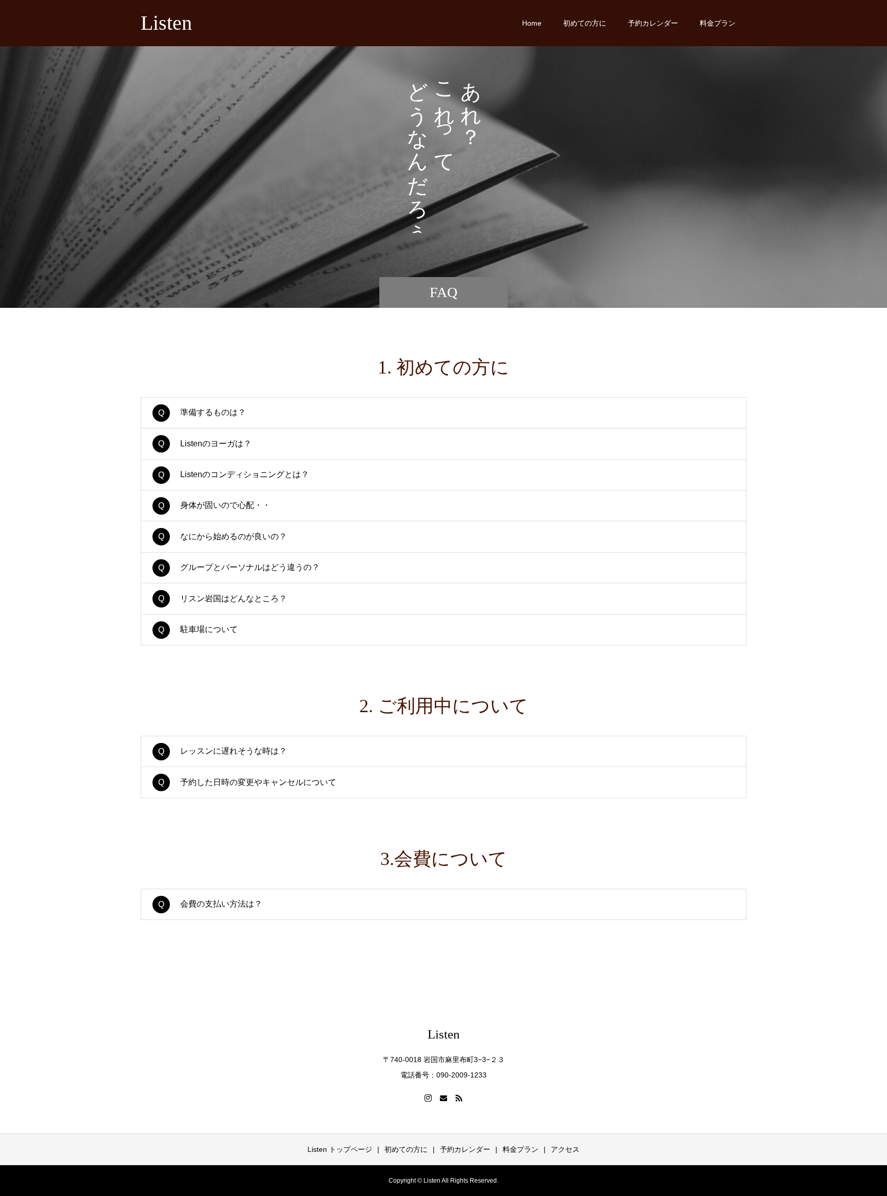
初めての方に (584, 23)
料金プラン (718, 23)
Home (532, 23)
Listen (166, 22)
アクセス (565, 1149)
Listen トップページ (339, 1149)
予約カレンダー (653, 23)
